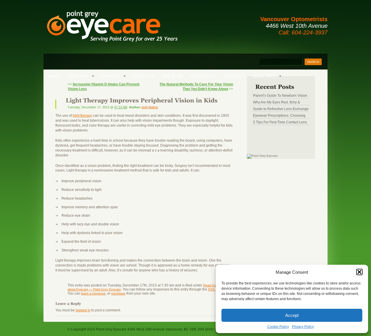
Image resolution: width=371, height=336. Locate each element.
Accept (292, 315)
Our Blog (172, 76)
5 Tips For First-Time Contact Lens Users (280, 122)
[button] (359, 272)
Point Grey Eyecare (111, 29)
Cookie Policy (278, 327)
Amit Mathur (149, 107)
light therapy (82, 116)
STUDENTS (234, 76)
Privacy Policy (303, 327)
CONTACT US (203, 76)
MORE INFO (264, 76)
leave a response (93, 293)
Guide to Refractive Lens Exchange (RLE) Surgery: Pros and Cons (281, 109)
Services (110, 76)
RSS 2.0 (214, 289)
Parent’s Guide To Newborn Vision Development (280, 96)
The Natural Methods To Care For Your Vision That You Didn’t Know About (196, 86)
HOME (54, 76)
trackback (118, 293)
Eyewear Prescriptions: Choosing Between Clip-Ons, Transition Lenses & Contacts (279, 116)
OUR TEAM (78, 76)
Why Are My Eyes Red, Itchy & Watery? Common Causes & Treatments (276, 102)
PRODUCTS (143, 76)
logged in (83, 310)
